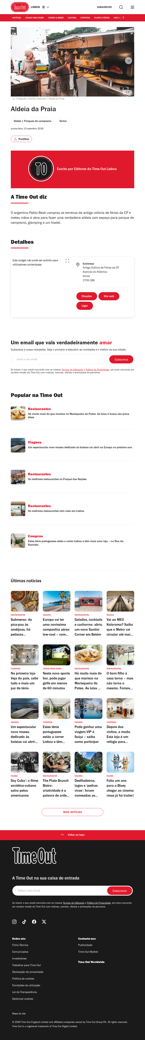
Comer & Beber (56, 18)
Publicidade (85, 945)
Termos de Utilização (72, 370)
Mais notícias (72, 812)
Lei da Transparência (24, 992)
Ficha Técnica (20, 945)
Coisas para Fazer (34, 18)
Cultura (72, 18)
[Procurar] (121, 7)
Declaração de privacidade (27, 972)
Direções (87, 296)
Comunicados (20, 952)
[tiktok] (24, 922)
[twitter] (44, 922)
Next (128, 60)
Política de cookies (23, 979)
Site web (109, 296)
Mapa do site (19, 1014)
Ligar (85, 306)
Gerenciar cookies (22, 999)
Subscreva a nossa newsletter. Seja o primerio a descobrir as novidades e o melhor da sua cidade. (68, 350)
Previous (16, 60)
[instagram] (14, 922)
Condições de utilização (26, 985)
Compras (85, 18)
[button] (67, 261)
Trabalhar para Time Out (26, 965)
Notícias (16, 18)
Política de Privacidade (97, 370)
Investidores (19, 958)
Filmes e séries (102, 18)
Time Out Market (88, 952)
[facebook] (34, 922)
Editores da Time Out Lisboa (95, 169)
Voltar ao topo (76, 835)
